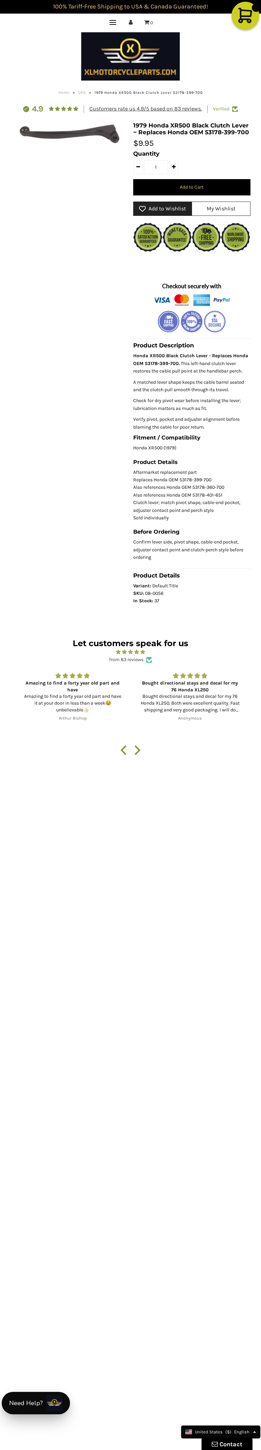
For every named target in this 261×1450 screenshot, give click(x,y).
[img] (130, 652)
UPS (82, 92)
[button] (125, 750)
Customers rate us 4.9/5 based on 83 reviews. (145, 108)
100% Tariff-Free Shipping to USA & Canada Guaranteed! (130, 6)
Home (64, 92)
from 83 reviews (126, 659)
